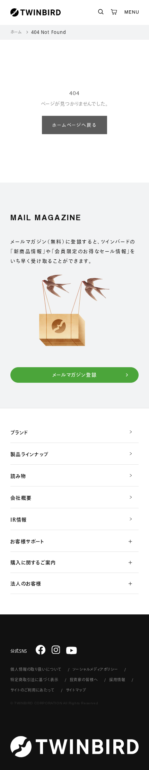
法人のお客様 (26, 583)
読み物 (18, 476)
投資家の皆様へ (84, 679)
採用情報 (117, 679)
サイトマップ (76, 690)
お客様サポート (27, 541)
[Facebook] (40, 650)
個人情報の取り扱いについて (35, 669)
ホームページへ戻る (74, 125)
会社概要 (21, 497)
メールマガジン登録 (74, 374)
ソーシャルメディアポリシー (95, 669)
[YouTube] (71, 650)
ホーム (16, 32)
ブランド (19, 432)
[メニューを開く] (132, 12)
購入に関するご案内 (33, 562)
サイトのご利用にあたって (32, 690)
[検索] (100, 12)
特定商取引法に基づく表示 (34, 679)
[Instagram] (56, 650)
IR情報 (18, 519)
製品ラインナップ (29, 454)
